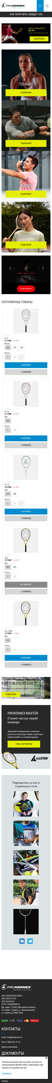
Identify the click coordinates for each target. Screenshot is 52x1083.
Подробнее (6, 1073)
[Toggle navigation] (47, 5)
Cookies (5, 1081)
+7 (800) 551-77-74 (12, 1042)
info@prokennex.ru (14, 1037)
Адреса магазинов (9, 1047)
